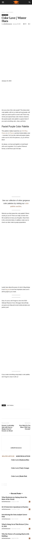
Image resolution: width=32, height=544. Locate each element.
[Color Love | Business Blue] (6, 462)
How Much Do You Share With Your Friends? (24, 427)
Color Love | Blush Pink (19, 476)
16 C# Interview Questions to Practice (15, 507)
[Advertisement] (16, 7)
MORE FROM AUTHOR (23, 456)
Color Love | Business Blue (20, 460)
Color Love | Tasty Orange (20, 468)
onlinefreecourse (7, 24)
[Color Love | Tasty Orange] (6, 470)
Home (3, 12)
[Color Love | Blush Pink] (6, 478)
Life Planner (11, 133)
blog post (7, 289)
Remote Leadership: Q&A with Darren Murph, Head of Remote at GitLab (8, 428)
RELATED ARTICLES (8, 456)
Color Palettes (9, 12)
